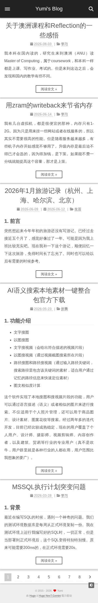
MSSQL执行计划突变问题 (49, 487)
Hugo (32, 595)
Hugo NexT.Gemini (50, 595)
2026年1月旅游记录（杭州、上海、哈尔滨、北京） (49, 195)
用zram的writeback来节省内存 (49, 105)
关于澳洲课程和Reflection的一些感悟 (49, 30)
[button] (7, 9)
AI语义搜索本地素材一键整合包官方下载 (49, 295)
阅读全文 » (49, 89)
